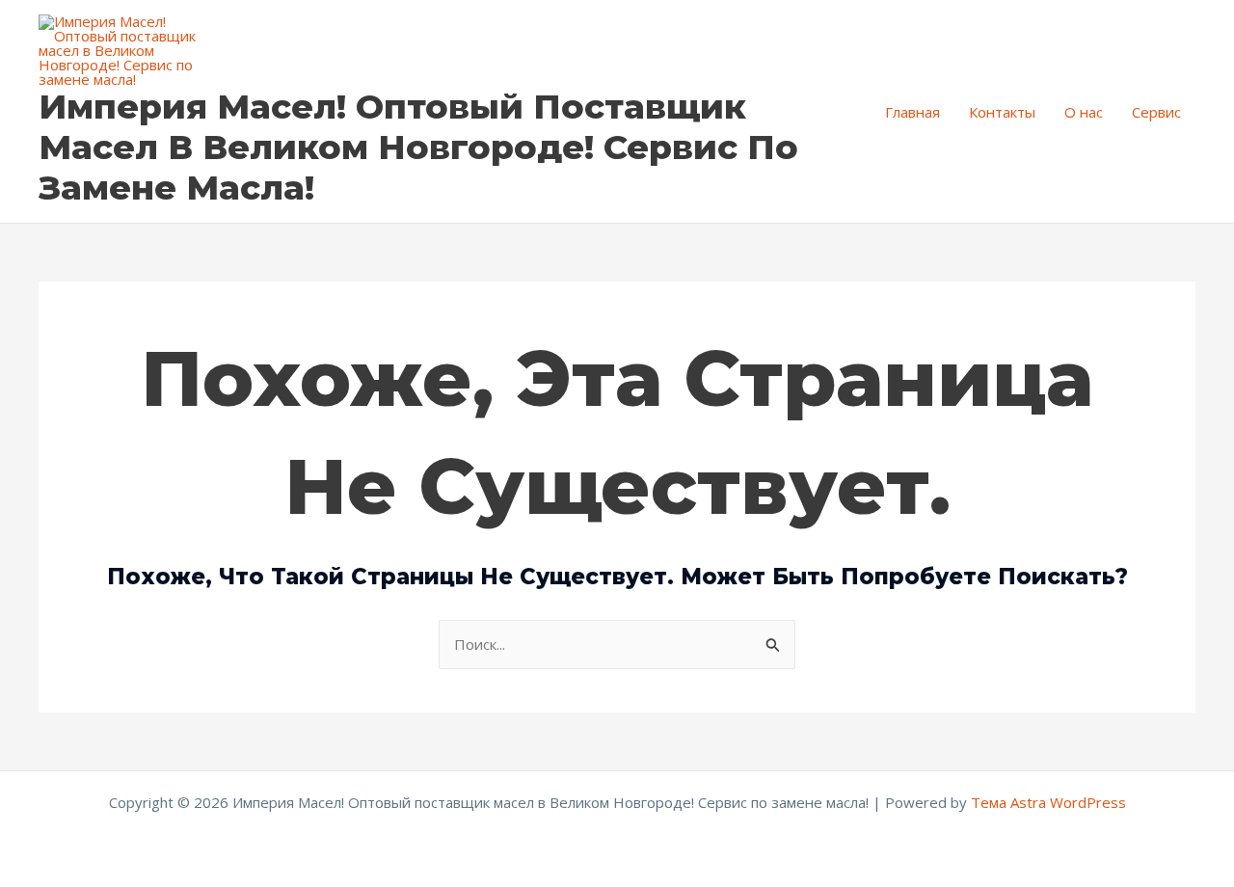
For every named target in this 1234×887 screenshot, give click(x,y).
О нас (1083, 111)
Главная (912, 111)
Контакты (1002, 111)
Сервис (1156, 111)
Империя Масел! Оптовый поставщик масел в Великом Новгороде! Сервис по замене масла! (418, 147)
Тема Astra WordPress (1048, 802)
